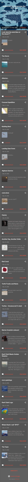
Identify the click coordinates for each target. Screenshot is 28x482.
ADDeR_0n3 (17, 479)
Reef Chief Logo (7, 402)
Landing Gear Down (8, 148)
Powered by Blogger (15, 476)
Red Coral (5, 261)
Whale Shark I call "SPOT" (10, 425)
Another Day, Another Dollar (11, 239)
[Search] (26, 3)
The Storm (5, 56)
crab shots (5, 193)
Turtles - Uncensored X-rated (12, 306)
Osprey (4, 215)
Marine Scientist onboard (10, 330)
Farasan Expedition (8, 102)
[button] (25, 32)
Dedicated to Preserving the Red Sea (14, 7)
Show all (23, 27)
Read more (23, 50)
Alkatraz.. (5, 78)
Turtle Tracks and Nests (10, 284)
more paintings (7, 380)
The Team (5, 447)
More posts (14, 470)
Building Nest (6, 126)
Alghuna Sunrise (7, 171)
